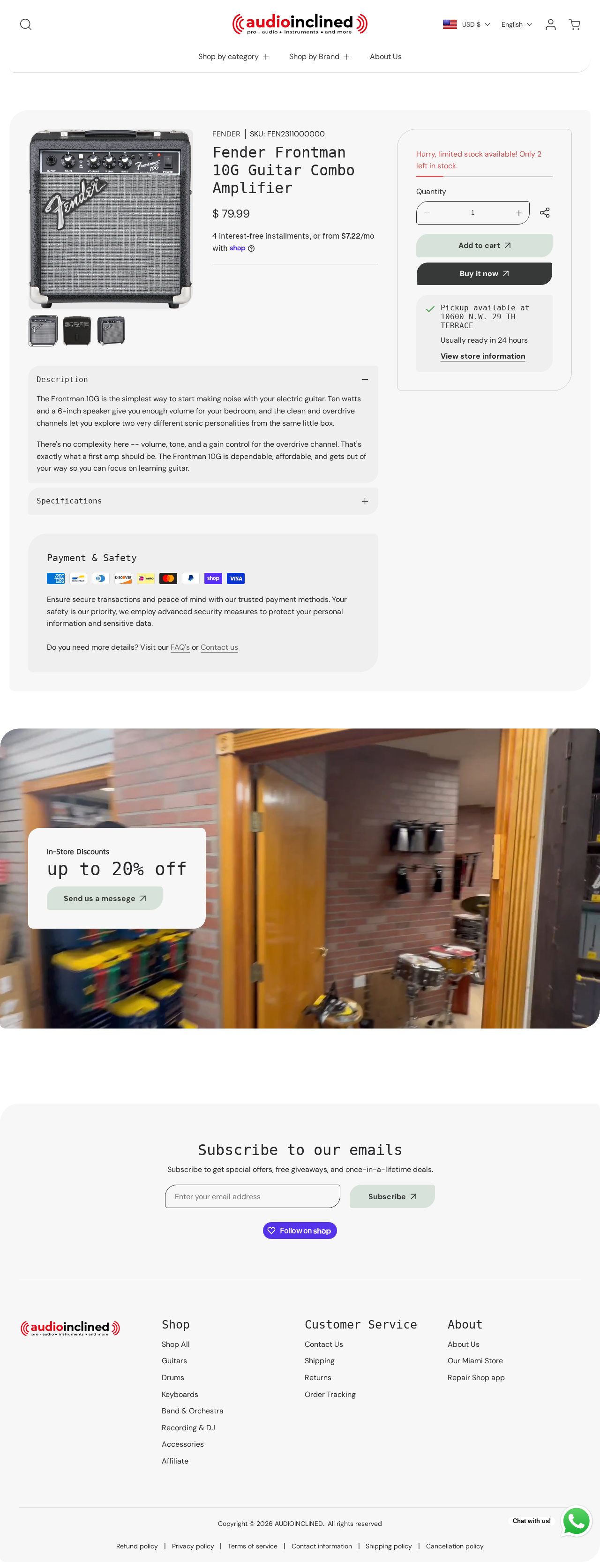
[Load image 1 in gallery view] (43, 331)
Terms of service (253, 1546)
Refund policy (137, 1546)
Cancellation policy (455, 1546)
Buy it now (479, 273)
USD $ (471, 24)
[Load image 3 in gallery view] (111, 331)
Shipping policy (389, 1546)
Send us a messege (99, 898)
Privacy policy (193, 1546)
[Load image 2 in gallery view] (76, 331)
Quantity (431, 191)
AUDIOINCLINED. (299, 1523)
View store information (483, 356)
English (512, 24)
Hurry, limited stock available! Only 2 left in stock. (478, 160)
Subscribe (387, 1197)
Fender (226, 133)
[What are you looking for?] (26, 24)
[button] (234, 56)
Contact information (322, 1546)
